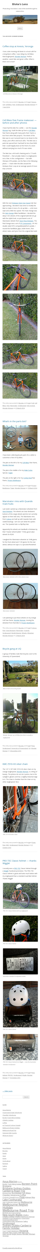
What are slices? (8, 1135)
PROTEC (10, 1075)
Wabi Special (7, 1234)
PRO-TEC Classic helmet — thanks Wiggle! (19, 862)
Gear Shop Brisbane (26, 221)
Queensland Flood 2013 (10, 1220)
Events (17, 1197)
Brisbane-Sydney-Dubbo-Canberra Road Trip (17, 1189)
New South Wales (12, 1214)
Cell (4, 105)
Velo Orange (9, 213)
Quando (26, 630)
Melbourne (26, 1202)
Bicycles (21, 102)
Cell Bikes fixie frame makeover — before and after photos (19, 121)
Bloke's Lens (20, 4)
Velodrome (15, 1231)
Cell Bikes (9, 105)
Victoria (23, 1230)
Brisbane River (7, 1193)
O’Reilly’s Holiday (8, 1120)
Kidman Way (30, 1197)
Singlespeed (20, 105)
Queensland (25, 1218)
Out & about (6, 1161)
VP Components (25, 223)
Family (5, 1153)
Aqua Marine (7, 1110)
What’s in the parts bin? (14, 421)
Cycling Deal (27, 478)
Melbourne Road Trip (9, 1130)
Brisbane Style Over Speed (21, 203)
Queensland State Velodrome (12, 1113)
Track (4, 1231)
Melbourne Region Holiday (11, 1128)
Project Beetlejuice (14, 480)
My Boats (5, 1213)
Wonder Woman (20, 57)
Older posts (7, 1091)
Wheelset (30, 633)
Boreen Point (29, 1183)
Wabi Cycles (28, 470)
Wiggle (6, 871)
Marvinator (13, 406)
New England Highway (15, 1213)
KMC (7, 845)
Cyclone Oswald (9, 1197)
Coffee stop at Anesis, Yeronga (18, 46)
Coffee (5, 1123)
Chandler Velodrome (9, 1115)
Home (4, 1158)
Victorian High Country (10, 1133)
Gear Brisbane (7, 511)
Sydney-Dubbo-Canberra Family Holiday (17, 1227)
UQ (30, 748)
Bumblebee (16, 1193)
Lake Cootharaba (12, 1199)
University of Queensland (19, 748)
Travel (5, 1169)
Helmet (5, 1075)
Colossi (8, 519)
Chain (34, 842)
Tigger (10, 473)
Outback (6, 1218)
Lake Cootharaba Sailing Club (11, 1202)
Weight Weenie (16, 633)
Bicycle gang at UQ (12, 648)
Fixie (13, 105)
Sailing (5, 1166)
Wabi (19, 1233)
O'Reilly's (26, 1215)
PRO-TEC (17, 868)
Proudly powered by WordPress (12, 1248)
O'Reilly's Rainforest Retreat (25, 1217)
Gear (4, 1156)
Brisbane (7, 1186)
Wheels (24, 633)
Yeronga (6, 1236)
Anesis (34, 102)
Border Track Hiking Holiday (11, 1118)
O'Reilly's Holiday (8, 1217)
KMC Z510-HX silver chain (15, 764)
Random (5, 1164)
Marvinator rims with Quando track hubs (18, 502)
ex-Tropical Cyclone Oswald (11, 1125)
